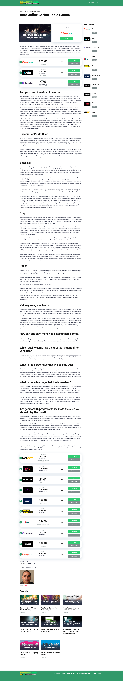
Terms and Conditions (68, 673)
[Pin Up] (27, 63)
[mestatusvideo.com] (29, 2)
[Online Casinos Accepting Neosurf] (29, 645)
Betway (94, 93)
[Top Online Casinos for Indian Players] (50, 600)
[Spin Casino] (28, 471)
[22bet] (27, 525)
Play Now (67, 38)
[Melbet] (27, 458)
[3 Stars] (23, 563)
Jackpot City (95, 84)
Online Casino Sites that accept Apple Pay (71, 609)
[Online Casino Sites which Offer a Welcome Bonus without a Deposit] (72, 621)
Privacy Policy (97, 673)
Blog (98, 2)
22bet (93, 56)
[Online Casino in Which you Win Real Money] (29, 600)
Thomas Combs (27, 585)
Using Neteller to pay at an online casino (50, 630)
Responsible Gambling (84, 673)
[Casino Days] (27, 83)
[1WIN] (27, 75)
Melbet (94, 112)
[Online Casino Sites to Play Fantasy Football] (29, 621)
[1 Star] (20, 563)
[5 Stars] (26, 563)
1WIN (93, 38)
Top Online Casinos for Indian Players (49, 609)
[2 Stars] (21, 563)
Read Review (74, 63)
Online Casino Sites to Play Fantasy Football (29, 630)
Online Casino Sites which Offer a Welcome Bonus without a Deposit (71, 631)
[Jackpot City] (28, 492)
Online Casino (90, 2)
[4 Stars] (24, 563)
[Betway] (27, 482)
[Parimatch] (27, 513)
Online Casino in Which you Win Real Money (29, 609)
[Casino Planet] (27, 503)
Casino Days (95, 47)
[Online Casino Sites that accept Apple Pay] (72, 600)
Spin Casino (95, 103)
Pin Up (94, 29)
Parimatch (95, 66)
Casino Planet (96, 75)
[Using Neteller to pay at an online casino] (50, 621)
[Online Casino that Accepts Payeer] (50, 645)
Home (21, 11)
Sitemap (57, 673)
